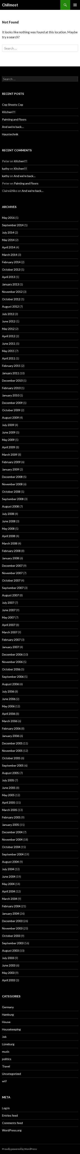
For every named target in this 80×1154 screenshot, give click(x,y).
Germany (8, 1007)
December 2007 (12, 565)
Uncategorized (11, 1073)
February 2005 (11, 817)
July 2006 (8, 691)
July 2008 (8, 514)
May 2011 (8, 351)
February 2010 (11, 388)
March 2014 (9, 254)
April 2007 (8, 625)
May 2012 (8, 328)
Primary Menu (75, 5)
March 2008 (9, 543)
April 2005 (8, 802)
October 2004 (11, 847)
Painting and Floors (14, 119)
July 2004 (8, 869)
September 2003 (13, 943)
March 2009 (9, 454)
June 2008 (8, 521)
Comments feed (12, 1123)
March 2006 (9, 721)
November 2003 (12, 928)
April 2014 (8, 247)
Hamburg (8, 1014)
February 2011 (11, 365)
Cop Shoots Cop (12, 104)
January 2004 (10, 913)
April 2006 (8, 713)
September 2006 (13, 676)
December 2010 (12, 380)
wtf (4, 1081)
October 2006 (11, 669)
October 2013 (11, 269)
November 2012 (12, 291)
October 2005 (11, 758)
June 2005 (8, 787)
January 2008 (10, 558)
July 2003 (8, 958)
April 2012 (8, 336)
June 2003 (8, 965)
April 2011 (8, 358)
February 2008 (11, 551)
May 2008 (8, 528)
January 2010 (10, 395)
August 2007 (10, 595)
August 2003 (10, 950)
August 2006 (10, 684)
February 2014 (11, 262)
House (6, 1022)
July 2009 (8, 425)
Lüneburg (8, 1044)
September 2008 (13, 499)
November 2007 (12, 573)
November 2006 (12, 662)
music (5, 1051)
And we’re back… (13, 127)
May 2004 (8, 884)
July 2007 (8, 602)
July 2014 (8, 232)
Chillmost (10, 5)
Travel (6, 1066)
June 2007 (8, 610)
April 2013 (8, 277)
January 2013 (10, 284)
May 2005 (8, 795)
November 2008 (12, 484)
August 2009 (10, 417)
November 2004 (12, 839)
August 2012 (10, 306)
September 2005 (13, 765)
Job (4, 1036)
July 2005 (8, 780)
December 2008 (12, 477)
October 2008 (11, 491)
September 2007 (13, 588)
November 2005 (12, 750)
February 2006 (11, 728)
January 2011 (10, 373)
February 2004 (11, 906)
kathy (5, 168)
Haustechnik (10, 134)
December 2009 (12, 402)
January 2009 (10, 469)
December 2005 (12, 743)
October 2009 (11, 410)
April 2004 (8, 891)
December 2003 (12, 921)
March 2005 (9, 810)
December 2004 (12, 832)
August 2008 (10, 506)
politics (6, 1059)
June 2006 (8, 699)
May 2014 (8, 240)
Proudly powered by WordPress (19, 1149)
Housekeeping (11, 1029)
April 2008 (8, 536)
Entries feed (10, 1115)
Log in (6, 1108)
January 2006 (10, 736)
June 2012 (8, 321)
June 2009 (8, 432)
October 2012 (11, 299)
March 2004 (9, 898)
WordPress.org (12, 1130)
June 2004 (8, 876)
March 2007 (9, 632)
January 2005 (10, 824)
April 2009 (8, 447)
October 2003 (11, 935)
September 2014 (13, 225)
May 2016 (8, 217)
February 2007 (11, 639)
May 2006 (8, 706)
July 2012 (8, 314)
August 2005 (10, 773)
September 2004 (13, 854)
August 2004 (10, 861)
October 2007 (11, 580)
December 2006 (12, 654)
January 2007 (10, 647)
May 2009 (8, 439)
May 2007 (8, 617)
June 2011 (8, 343)
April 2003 (8, 980)
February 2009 (11, 462)
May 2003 (8, 972)
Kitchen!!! (8, 112)
